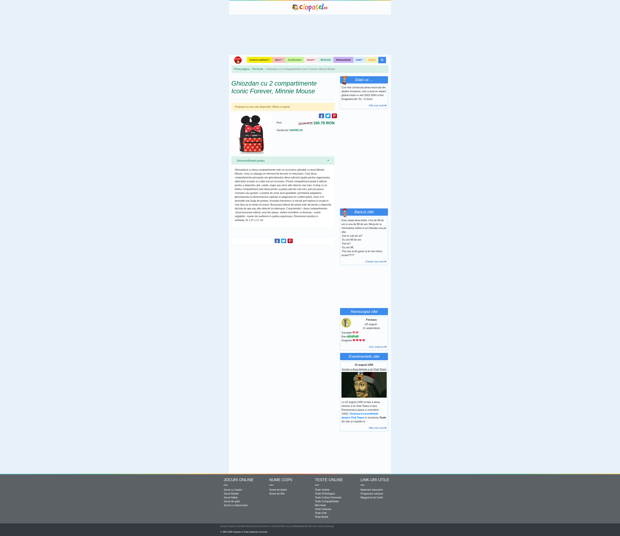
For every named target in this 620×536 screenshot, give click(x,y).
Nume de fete (277, 493)
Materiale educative (372, 489)
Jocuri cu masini (233, 489)
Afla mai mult (376, 105)
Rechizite (326, 59)
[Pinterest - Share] (334, 115)
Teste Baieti (321, 516)
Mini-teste (320, 505)
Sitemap (330, 526)
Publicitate (244, 526)
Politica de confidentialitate (292, 526)
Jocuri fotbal (231, 497)
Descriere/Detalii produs (251, 160)
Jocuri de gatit (232, 501)
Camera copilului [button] (258, 59)
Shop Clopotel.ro (238, 60)
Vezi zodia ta (376, 346)
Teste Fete (321, 513)
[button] (382, 60)
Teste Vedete (322, 489)
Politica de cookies (315, 526)
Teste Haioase (323, 509)
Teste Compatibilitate (327, 501)
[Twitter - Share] (328, 115)
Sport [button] (278, 59)
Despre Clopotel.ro (229, 526)
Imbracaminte (343, 59)
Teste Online (329, 480)
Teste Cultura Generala (328, 497)
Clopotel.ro (310, 7)
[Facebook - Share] (321, 115)
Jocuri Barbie (231, 493)
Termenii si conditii (269, 526)
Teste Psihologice (325, 493)
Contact (254, 526)
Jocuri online (238, 480)
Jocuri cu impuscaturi (236, 505)
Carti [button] (358, 59)
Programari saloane (372, 493)
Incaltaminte (295, 59)
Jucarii (372, 59)
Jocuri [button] (310, 59)
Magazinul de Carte (372, 497)
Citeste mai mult (374, 261)
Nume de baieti (278, 489)
